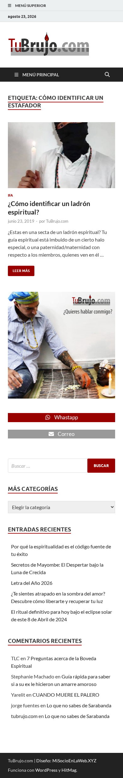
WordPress (46, 770)
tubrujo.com (24, 716)
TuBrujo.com (57, 221)
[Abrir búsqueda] (107, 75)
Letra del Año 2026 (31, 583)
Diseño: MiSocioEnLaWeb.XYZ (66, 760)
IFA (10, 195)
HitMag (69, 770)
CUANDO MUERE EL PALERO (65, 695)
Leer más (19, 269)
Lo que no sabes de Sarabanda (79, 705)
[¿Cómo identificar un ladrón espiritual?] (61, 155)
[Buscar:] (61, 466)
